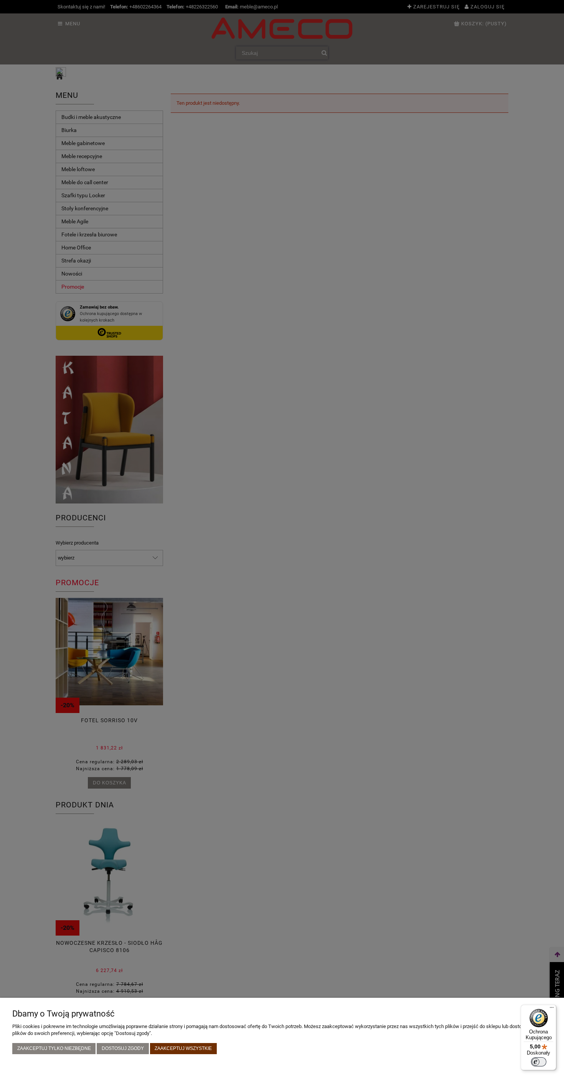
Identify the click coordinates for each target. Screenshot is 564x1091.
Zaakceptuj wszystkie (183, 1048)
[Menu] (551, 1009)
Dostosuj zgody (123, 1048)
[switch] (538, 1061)
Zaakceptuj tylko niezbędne (54, 1048)
